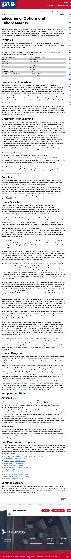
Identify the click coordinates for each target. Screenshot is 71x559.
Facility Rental (50, 540)
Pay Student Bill (63, 538)
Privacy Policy (63, 540)
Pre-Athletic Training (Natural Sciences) (15, 458)
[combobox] (53, 11)
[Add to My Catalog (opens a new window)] (61, 14)
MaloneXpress (50, 543)
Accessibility (33, 538)
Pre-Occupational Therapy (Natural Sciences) (17, 467)
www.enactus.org (46, 189)
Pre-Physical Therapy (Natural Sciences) (16, 474)
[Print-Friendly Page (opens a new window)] (63, 14)
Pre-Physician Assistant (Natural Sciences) (16, 476)
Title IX (61, 543)
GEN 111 (56, 158)
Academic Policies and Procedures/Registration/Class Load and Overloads (40, 490)
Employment (50, 538)
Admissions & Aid (62, 5)
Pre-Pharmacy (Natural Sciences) (14, 472)
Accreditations (34, 540)
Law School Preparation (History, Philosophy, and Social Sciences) (23, 456)
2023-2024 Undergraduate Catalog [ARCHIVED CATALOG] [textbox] (52, 11)
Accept (61, 556)
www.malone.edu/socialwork (55, 276)
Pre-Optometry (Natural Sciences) (14, 470)
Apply (66, 2)
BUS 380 (9, 198)
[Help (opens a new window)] (65, 14)
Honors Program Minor (28, 389)
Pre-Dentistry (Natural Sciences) (13, 463)
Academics (50, 5)
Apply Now (45, 510)
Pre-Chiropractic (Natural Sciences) (14, 461)
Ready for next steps (58, 510)
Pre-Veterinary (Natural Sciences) (14, 478)
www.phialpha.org (38, 276)
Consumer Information (36, 543)
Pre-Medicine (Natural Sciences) (13, 465)
